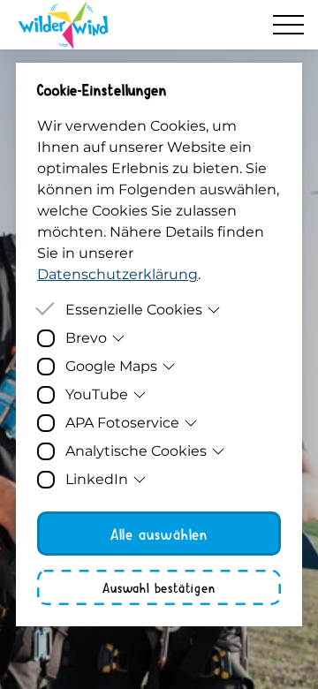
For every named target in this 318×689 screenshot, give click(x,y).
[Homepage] (63, 24)
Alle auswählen (159, 533)
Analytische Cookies (136, 451)
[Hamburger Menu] (288, 24)
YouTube (96, 394)
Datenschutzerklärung (117, 274)
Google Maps (111, 366)
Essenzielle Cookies (133, 309)
